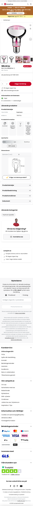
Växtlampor (6, 20)
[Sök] (28, 4)
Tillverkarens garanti (8, 375)
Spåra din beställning (8, 357)
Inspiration (4, 405)
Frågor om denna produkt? (18, 177)
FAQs (3, 354)
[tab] (16, 361)
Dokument (6, 201)
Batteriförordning (26, 492)
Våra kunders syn (9, 462)
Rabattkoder (5, 391)
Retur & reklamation (8, 372)
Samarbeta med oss (8, 388)
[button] (4, 59)
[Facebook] (11, 486)
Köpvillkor (28, 489)
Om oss (3, 385)
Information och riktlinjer (12, 411)
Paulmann (19, 112)
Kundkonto (5, 369)
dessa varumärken (20, 313)
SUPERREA (15, 13)
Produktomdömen (9, 196)
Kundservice (6, 347)
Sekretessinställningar (7, 489)
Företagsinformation (8, 421)
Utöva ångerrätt (7, 351)
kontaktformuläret (9, 338)
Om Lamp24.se (7, 381)
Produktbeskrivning (9, 191)
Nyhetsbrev (5, 393)
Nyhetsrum (15, 402)
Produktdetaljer (8, 185)
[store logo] (9, 4)
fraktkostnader (21, 501)
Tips (10, 405)
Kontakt (4, 360)
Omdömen (5, 399)
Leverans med (7, 451)
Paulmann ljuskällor (8, 215)
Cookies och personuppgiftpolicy (12, 492)
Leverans (4, 366)
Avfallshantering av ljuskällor (16, 494)
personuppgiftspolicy (16, 340)
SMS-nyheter (5, 396)
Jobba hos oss (6, 402)
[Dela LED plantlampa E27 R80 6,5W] (30, 28)
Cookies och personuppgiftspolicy (12, 415)
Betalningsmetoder (7, 363)
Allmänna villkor (6, 418)
